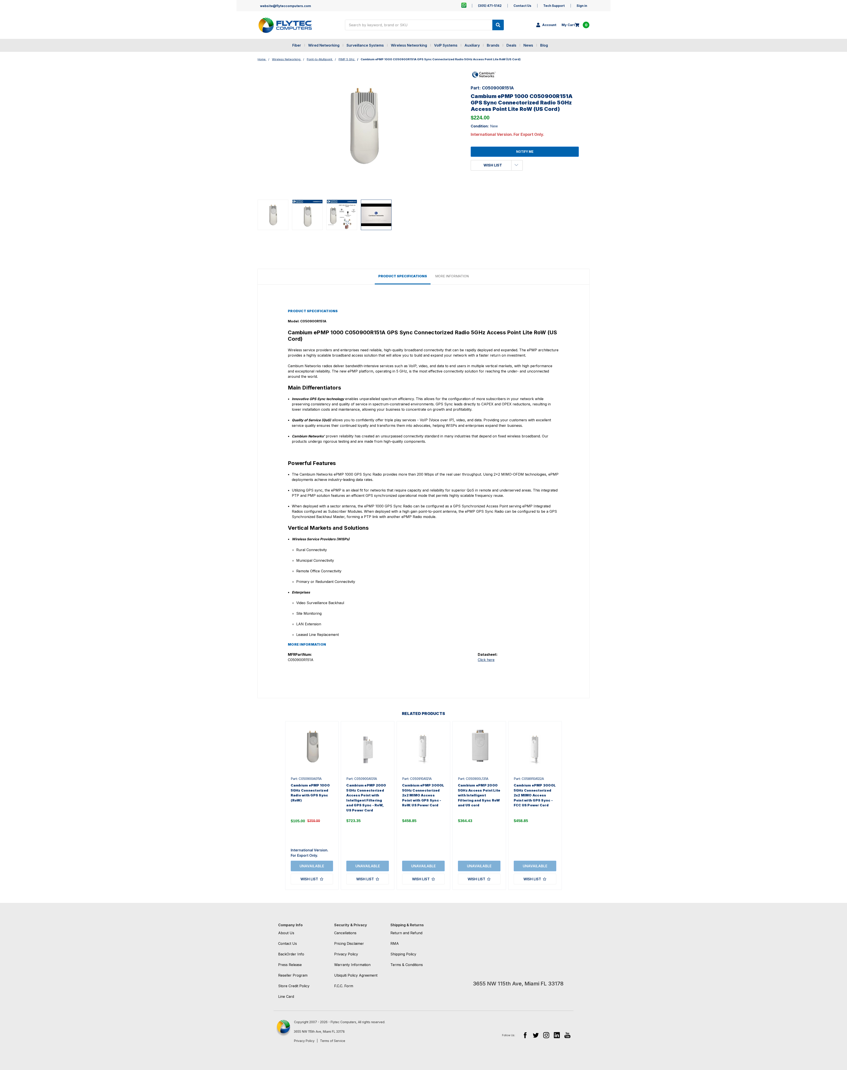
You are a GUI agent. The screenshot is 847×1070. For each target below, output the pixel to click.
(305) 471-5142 (490, 6)
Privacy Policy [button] (346, 954)
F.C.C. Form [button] (343, 986)
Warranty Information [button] (352, 964)
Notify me (525, 151)
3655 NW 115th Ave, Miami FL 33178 (319, 1031)
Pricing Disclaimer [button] (349, 943)
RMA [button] (394, 943)
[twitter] (535, 1035)
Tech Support (554, 6)
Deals (511, 45)
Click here (486, 660)
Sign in (582, 6)
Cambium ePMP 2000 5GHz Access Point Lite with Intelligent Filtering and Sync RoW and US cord (479, 795)
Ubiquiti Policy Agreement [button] (355, 975)
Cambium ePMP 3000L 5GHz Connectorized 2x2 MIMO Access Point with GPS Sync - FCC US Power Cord (535, 795)
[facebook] (525, 1035)
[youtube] (567, 1035)
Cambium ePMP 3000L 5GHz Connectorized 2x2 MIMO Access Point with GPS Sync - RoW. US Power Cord (423, 795)
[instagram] (546, 1035)
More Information (452, 276)
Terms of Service (332, 1041)
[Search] (498, 25)
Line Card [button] (286, 996)
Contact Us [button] (287, 943)
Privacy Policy (304, 1041)
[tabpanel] (312, 805)
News (528, 45)
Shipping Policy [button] (403, 954)
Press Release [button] (290, 964)
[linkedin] (556, 1035)
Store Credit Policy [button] (293, 986)
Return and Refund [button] (406, 933)
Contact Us (522, 6)
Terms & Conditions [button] (406, 964)
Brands (493, 45)
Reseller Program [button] (292, 975)
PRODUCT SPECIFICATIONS (402, 276)
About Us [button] (286, 933)
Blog (544, 45)
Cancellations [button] (345, 933)
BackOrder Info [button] (291, 954)
